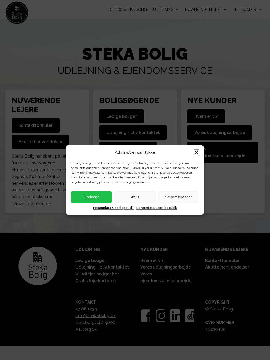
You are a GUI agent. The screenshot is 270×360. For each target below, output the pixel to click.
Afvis (135, 197)
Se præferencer (178, 197)
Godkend (91, 197)
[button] (196, 152)
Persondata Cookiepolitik (113, 208)
